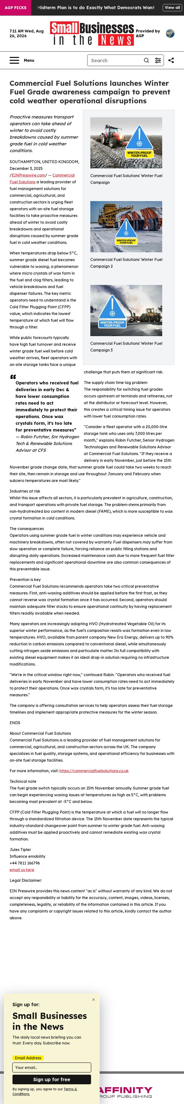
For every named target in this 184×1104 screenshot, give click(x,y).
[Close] (93, 999)
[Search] (146, 60)
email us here (22, 869)
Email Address (28, 1057)
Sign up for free (51, 1079)
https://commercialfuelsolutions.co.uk (94, 770)
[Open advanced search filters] (158, 60)
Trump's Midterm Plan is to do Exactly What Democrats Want (86, 7)
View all (172, 7)
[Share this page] (171, 60)
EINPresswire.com (28, 175)
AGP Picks (15, 7)
